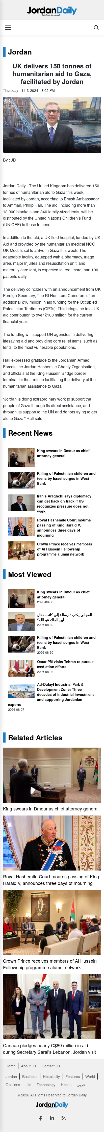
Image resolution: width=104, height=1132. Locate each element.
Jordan (20, 51)
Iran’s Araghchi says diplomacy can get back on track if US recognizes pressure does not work (64, 503)
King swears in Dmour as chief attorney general (63, 453)
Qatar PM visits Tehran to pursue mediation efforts (65, 664)
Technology (46, 1084)
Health (66, 1084)
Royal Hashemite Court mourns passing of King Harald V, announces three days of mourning (64, 527)
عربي (81, 1084)
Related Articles (35, 737)
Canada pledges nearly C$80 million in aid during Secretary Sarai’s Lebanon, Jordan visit (49, 1048)
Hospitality (51, 1076)
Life (28, 1084)
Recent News (30, 432)
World (90, 1076)
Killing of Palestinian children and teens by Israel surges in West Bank (66, 478)
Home (11, 1065)
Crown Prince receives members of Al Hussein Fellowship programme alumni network (64, 549)
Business (30, 1076)
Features (72, 1076)
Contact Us (51, 1065)
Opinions (13, 1084)
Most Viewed (29, 574)
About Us (28, 1065)
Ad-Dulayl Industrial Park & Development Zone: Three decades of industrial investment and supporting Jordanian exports (51, 694)
